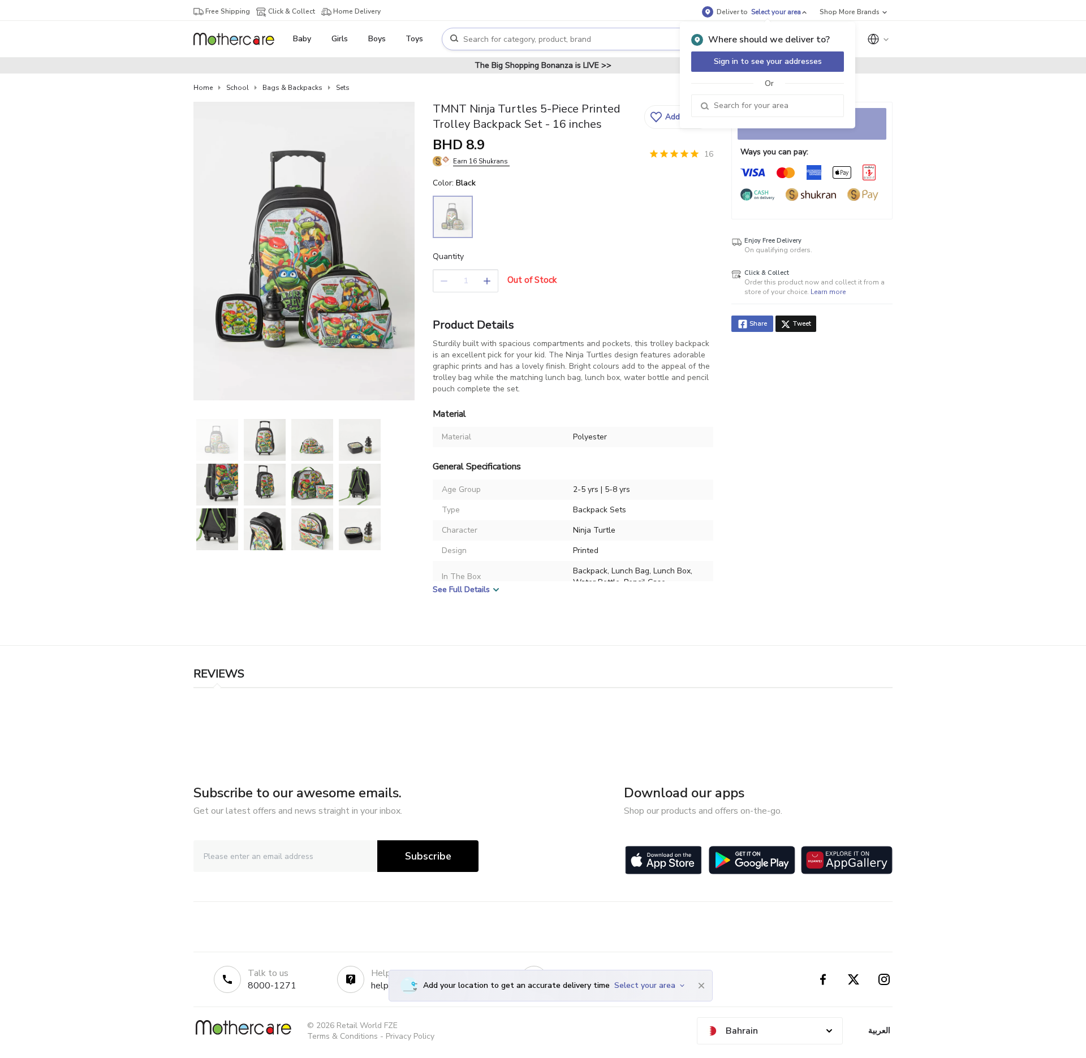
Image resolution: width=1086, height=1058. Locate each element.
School (237, 87)
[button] (677, 117)
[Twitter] (853, 979)
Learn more (828, 291)
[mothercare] (238, 39)
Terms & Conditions (342, 1036)
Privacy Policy (410, 1036)
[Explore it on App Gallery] (847, 860)
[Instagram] (884, 979)
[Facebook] (823, 979)
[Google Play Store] (752, 860)
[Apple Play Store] (663, 860)
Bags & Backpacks (292, 87)
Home (203, 87)
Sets (343, 87)
